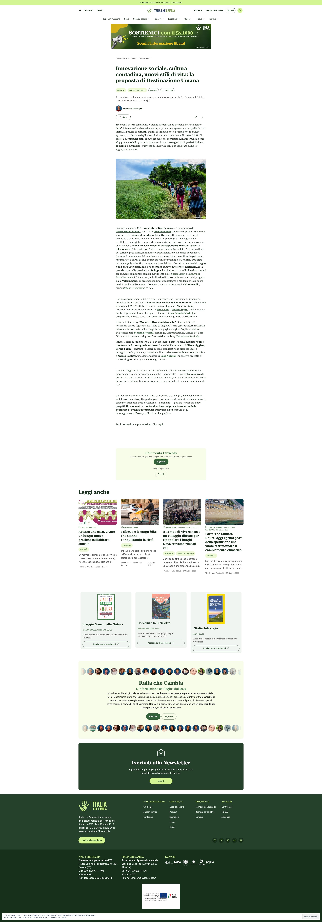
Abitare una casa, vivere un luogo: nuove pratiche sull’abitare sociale (96, 538)
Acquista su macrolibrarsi (104, 644)
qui (161, 424)
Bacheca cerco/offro (205, 811)
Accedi (231, 10)
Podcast (173, 811)
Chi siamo (148, 806)
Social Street (178, 273)
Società (120, 90)
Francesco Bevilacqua (172, 571)
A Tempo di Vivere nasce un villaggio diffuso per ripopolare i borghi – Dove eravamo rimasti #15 (181, 540)
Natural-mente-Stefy (187, 336)
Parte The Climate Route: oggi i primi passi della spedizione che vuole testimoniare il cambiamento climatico (223, 542)
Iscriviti (161, 781)
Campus (199, 817)
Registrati (161, 461)
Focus (172, 822)
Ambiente (126, 545)
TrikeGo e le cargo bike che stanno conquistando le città (139, 536)
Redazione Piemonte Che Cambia (131, 564)
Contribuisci (227, 806)
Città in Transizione (134, 288)
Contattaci (148, 817)
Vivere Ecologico (137, 90)
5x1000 (225, 811)
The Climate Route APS (214, 573)
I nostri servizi (150, 811)
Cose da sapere (176, 806)
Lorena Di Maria (85, 567)
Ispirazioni (174, 817)
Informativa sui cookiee (58, 917)
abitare (153, 90)
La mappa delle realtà (205, 806)
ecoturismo (167, 90)
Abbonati (153, 716)
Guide (172, 827)
